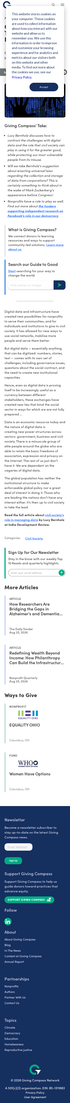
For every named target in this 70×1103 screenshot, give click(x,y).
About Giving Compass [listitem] (19, 939)
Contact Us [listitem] (11, 1003)
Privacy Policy (35, 1092)
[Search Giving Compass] (53, 5)
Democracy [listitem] (12, 1033)
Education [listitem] (11, 1039)
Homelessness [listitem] (14, 1044)
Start (12, 270)
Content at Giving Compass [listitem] (23, 956)
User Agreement (35, 1097)
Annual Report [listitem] (14, 962)
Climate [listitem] (9, 1027)
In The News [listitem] (12, 950)
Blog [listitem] (7, 945)
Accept (44, 87)
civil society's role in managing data (34, 517)
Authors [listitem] (9, 992)
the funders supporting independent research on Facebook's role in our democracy (35, 211)
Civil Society (34, 538)
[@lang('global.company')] (7, 5)
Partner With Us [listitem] (15, 997)
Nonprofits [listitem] (11, 986)
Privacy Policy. (22, 77)
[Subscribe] (62, 573)
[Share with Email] (64, 72)
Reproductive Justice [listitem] (18, 1050)
